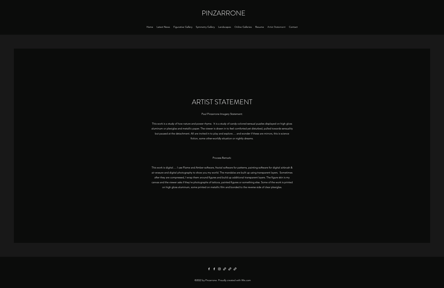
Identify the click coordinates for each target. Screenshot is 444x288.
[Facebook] (209, 269)
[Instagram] (219, 269)
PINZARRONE (223, 13)
